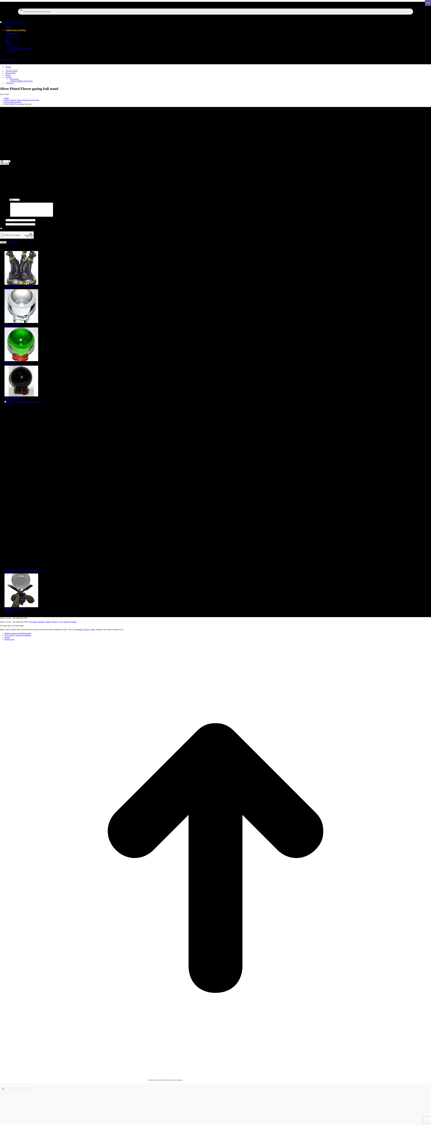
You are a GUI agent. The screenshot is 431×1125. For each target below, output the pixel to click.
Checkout (10, 59)
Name (3, 220)
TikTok (86, 629)
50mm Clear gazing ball (13, 324)
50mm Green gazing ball (13, 363)
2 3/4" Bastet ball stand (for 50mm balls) (19, 286)
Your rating (4, 200)
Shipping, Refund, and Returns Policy (17, 633)
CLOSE (428, 3)
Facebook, (33, 622)
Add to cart (4, 164)
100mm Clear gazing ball (13, 609)
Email (2, 224)
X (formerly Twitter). (69, 622)
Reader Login (9, 639)
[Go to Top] (215, 1073)
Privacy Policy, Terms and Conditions (17, 635)
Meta (93, 629)
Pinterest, (55, 622)
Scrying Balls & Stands (27, 175)
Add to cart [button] (8, 288)
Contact (7, 637)
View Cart (3, 59)
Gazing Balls (13, 175)
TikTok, (48, 622)
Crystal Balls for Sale (43, 175)
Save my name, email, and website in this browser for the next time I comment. (30, 228)
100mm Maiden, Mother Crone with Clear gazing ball (23, 570)
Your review (5, 216)
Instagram (41, 622)
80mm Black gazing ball (13, 398)
